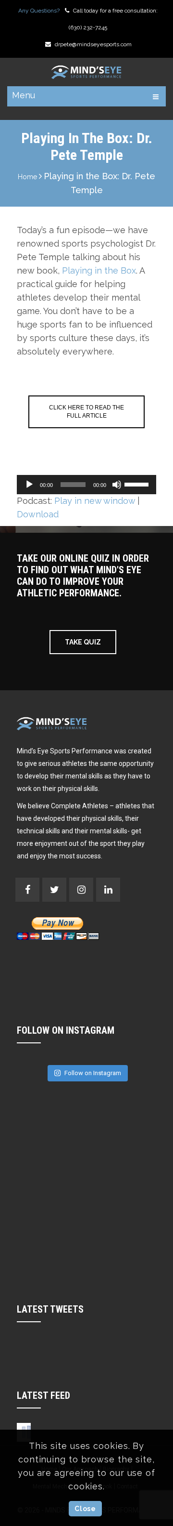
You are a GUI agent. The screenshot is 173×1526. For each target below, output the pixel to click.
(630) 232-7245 (88, 27)
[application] (86, 484)
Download (38, 514)
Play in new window (94, 501)
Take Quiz (83, 642)
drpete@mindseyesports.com (93, 44)
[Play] (29, 484)
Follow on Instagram (92, 1073)
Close (85, 1509)
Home (27, 177)
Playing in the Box (99, 270)
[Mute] (117, 484)
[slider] (137, 483)
